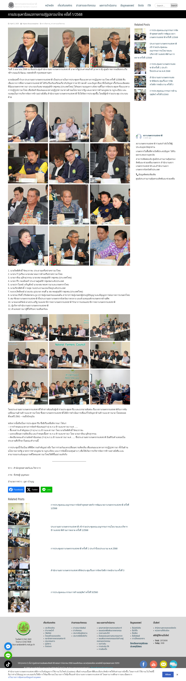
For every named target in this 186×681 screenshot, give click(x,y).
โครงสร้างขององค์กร (52, 635)
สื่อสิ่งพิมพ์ (136, 635)
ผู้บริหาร (48, 643)
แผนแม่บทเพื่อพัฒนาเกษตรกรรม (110, 630)
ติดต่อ (141, 5)
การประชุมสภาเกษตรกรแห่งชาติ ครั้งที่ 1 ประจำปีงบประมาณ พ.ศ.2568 (84, 548)
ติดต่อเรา (48, 646)
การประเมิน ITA (104, 646)
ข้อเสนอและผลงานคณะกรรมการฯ (110, 635)
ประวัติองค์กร (50, 627)
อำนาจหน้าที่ (49, 630)
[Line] (8, 655)
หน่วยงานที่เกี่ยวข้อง (162, 630)
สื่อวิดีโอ (135, 630)
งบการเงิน (102, 643)
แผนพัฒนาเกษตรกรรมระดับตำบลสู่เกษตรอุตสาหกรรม (110, 640)
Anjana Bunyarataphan (31, 23)
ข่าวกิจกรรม (46, 23)
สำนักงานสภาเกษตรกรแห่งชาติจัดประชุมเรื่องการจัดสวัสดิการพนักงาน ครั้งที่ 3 (87, 570)
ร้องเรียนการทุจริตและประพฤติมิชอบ (139, 644)
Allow (168, 674)
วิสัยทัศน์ (48, 633)
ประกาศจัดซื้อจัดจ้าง (80, 635)
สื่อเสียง (135, 633)
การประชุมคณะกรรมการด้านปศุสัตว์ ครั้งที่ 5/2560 (74, 592)
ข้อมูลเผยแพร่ (127, 5)
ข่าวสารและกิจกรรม (86, 5)
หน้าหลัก (49, 5)
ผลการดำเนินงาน (108, 5)
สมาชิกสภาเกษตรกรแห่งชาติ (55, 638)
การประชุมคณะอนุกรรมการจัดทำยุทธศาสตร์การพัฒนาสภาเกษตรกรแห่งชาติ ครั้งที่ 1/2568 (164, 33)
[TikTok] (8, 664)
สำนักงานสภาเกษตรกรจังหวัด (165, 627)
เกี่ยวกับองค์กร (65, 5)
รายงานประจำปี (104, 633)
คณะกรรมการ (50, 641)
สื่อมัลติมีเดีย (136, 627)
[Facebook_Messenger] (8, 646)
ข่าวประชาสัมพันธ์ (79, 627)
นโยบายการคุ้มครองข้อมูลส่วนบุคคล (24, 677)
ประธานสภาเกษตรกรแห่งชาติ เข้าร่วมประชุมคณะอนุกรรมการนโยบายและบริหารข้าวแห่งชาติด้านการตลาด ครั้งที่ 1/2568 (155, 51)
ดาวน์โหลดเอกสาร (138, 638)
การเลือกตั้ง (103, 649)
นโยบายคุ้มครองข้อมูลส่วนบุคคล (101, 667)
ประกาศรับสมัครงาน (80, 633)
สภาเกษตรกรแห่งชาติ (152, 135)
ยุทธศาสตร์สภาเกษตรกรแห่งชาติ (110, 627)
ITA (149, 5)
